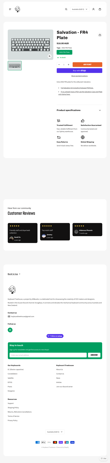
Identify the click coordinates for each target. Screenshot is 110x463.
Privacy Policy (12, 420)
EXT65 (10, 382)
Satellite (11, 378)
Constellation (12, 374)
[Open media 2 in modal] (30, 45)
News (58, 378)
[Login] (93, 9)
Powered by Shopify (63, 447)
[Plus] (68, 64)
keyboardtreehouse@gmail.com (22, 316)
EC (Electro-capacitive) (16, 369)
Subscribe (94, 355)
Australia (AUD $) (78, 9)
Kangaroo (11, 391)
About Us (59, 369)
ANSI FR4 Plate (64, 52)
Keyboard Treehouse (49, 447)
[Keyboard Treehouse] (17, 9)
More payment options (79, 76)
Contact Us (60, 374)
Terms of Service (13, 416)
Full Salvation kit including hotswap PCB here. (77, 88)
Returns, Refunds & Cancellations (20, 412)
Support (11, 403)
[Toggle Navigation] (10, 9)
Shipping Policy (13, 407)
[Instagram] (10, 330)
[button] (66, 9)
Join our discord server (64, 386)
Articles (59, 382)
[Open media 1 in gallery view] (15, 65)
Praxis (10, 386)
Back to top (13, 274)
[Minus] (59, 64)
